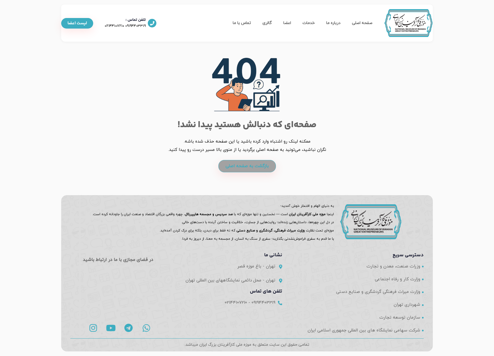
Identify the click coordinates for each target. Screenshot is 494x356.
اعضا (287, 23)
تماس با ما (242, 23)
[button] (77, 23)
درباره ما (333, 23)
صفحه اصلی (362, 23)
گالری (267, 23)
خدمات (308, 23)
